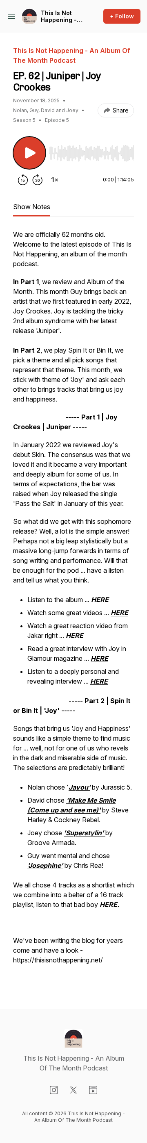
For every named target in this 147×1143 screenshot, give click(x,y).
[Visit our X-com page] (73, 1090)
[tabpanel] (73, 606)
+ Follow (122, 16)
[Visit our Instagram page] (54, 1090)
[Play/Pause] (29, 153)
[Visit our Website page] (93, 1090)
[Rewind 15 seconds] (23, 179)
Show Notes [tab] (31, 207)
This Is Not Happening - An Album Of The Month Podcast (59, 16)
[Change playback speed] (55, 179)
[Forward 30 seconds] (37, 179)
